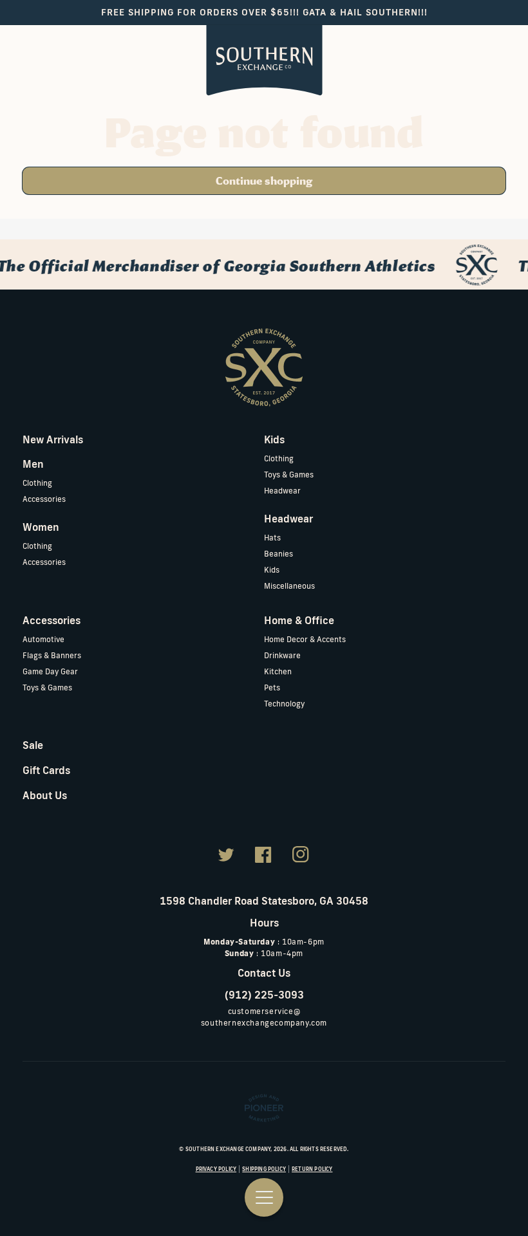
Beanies (278, 553)
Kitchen (278, 671)
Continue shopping (264, 180)
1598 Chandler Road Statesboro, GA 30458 (264, 900)
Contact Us (264, 972)
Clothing (37, 483)
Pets (272, 687)
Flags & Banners (52, 655)
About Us (45, 795)
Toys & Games (289, 474)
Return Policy (312, 1169)
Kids (271, 570)
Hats (272, 537)
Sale (33, 745)
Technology (284, 703)
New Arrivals (53, 439)
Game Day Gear (50, 671)
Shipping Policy (264, 1169)
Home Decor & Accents (305, 639)
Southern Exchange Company (228, 1149)
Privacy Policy (216, 1169)
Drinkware (282, 655)
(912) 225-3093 (264, 994)
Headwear (282, 490)
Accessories (44, 499)
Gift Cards (46, 770)
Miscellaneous (289, 586)
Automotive (43, 639)
